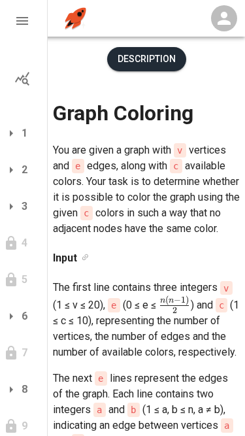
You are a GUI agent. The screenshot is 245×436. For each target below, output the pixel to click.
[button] (23, 21)
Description (147, 59)
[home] (75, 18)
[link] (85, 258)
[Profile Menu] (224, 18)
